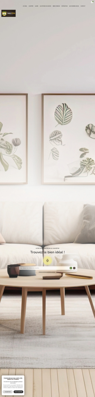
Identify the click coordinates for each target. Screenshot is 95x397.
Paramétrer (8, 391)
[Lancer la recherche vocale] (47, 260)
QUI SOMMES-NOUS (74, 6)
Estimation (65, 6)
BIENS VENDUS (56, 6)
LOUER (36, 6)
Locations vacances (45, 6)
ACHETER (31, 6)
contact (83, 6)
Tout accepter (18, 391)
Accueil (25, 6)
